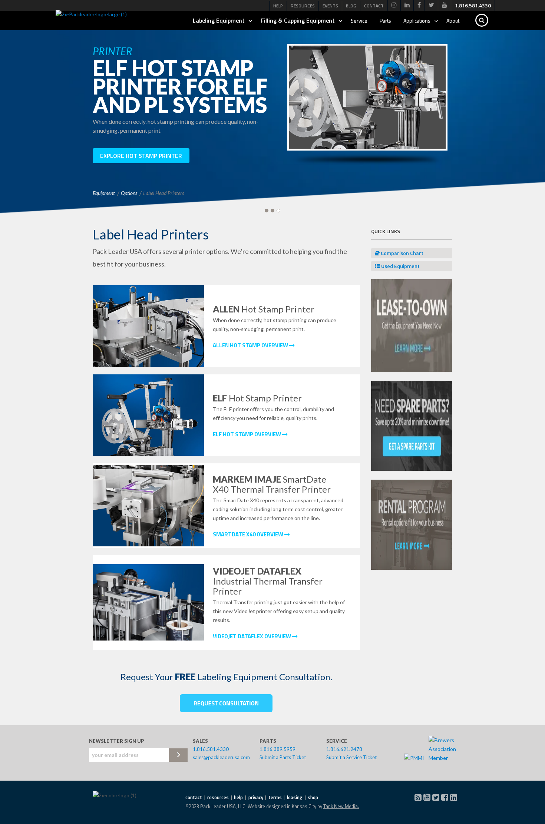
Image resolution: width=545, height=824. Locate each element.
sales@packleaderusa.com (221, 757)
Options (129, 193)
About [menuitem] (452, 20)
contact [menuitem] (193, 797)
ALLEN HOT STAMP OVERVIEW (251, 345)
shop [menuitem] (313, 797)
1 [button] (266, 210)
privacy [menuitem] (255, 797)
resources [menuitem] (218, 797)
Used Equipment (400, 266)
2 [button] (272, 210)
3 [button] (278, 210)
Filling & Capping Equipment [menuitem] (298, 20)
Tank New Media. (341, 806)
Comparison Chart (401, 253)
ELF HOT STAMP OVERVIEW (247, 434)
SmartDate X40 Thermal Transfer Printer (272, 484)
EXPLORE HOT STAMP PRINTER (141, 155)
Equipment (104, 193)
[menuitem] (394, 5)
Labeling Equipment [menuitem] (219, 20)
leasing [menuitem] (295, 797)
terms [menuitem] (275, 797)
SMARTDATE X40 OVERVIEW (248, 534)
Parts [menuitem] (385, 20)
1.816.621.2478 (344, 749)
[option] (272, 110)
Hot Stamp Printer (263, 309)
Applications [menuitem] (416, 20)
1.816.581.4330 (211, 749)
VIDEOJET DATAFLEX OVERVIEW (252, 636)
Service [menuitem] (359, 20)
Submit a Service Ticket (351, 757)
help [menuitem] (238, 797)
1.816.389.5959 (277, 749)
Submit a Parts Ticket (283, 757)
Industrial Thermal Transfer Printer (268, 581)
